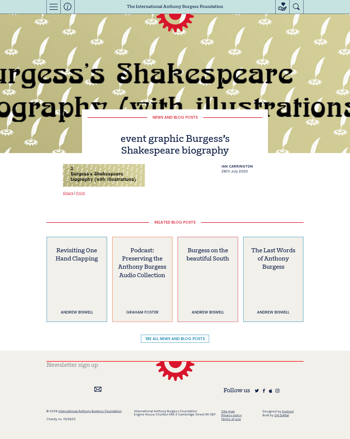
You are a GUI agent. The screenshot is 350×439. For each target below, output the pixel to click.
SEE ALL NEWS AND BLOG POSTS (175, 338)
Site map (228, 411)
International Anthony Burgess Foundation (90, 411)
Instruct (288, 411)
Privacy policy (231, 415)
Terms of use (231, 419)
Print (80, 193)
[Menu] (53, 7)
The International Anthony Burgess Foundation (175, 7)
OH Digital (281, 415)
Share (68, 193)
